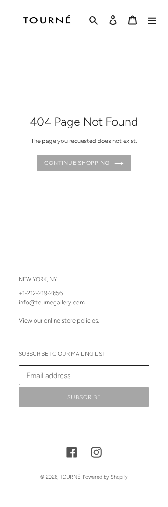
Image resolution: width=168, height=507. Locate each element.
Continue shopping (77, 163)
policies (87, 320)
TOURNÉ (70, 477)
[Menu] (152, 20)
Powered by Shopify (105, 477)
